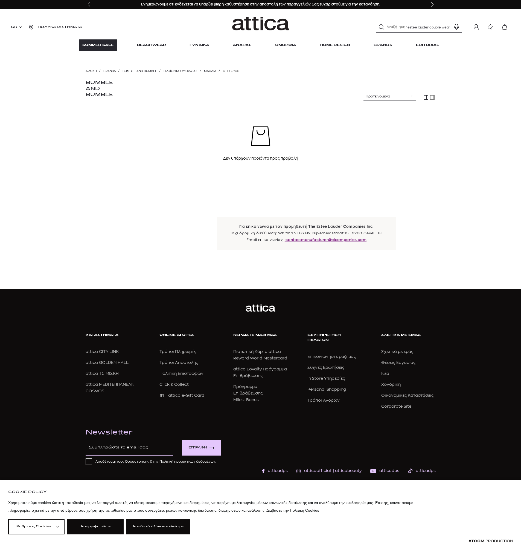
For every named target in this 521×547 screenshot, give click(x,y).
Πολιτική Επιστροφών (181, 374)
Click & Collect (174, 384)
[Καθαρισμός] (447, 27)
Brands (109, 71)
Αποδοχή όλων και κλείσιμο (158, 526)
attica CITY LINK (102, 352)
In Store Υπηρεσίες (326, 378)
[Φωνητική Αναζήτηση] (456, 26)
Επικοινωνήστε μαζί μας (331, 357)
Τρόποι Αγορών (323, 400)
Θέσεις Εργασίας (398, 363)
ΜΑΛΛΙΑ (210, 71)
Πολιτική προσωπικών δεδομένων (187, 461)
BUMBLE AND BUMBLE (140, 71)
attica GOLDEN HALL (107, 363)
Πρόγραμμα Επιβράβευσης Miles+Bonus (248, 393)
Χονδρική (391, 384)
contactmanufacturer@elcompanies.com (325, 239)
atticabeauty (347, 471)
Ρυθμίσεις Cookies (33, 526)
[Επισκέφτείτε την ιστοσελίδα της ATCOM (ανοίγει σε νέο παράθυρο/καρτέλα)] (490, 541)
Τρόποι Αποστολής (178, 363)
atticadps (278, 471)
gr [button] (14, 27)
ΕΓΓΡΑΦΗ (197, 447)
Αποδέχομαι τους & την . (155, 461)
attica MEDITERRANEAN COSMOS (110, 387)
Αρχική (91, 71)
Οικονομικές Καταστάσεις (407, 395)
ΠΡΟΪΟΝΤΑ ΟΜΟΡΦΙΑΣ (180, 71)
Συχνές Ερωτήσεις (325, 367)
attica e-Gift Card (186, 395)
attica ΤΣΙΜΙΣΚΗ (102, 374)
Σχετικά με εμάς (397, 352)
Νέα (385, 374)
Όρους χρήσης (137, 461)
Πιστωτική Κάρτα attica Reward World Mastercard (260, 355)
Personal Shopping (326, 389)
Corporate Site (396, 406)
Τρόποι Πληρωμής (177, 352)
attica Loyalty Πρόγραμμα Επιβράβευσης (260, 372)
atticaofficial (317, 471)
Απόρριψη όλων (95, 526)
